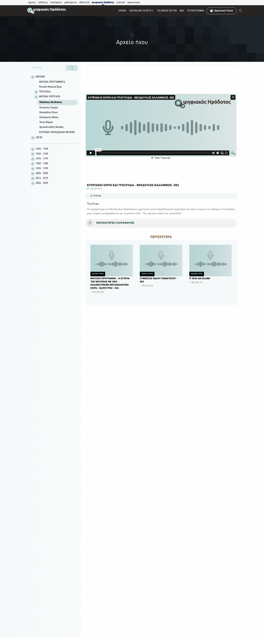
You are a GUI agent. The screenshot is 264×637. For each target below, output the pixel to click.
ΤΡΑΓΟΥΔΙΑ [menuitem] (44, 91)
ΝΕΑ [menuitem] (182, 10)
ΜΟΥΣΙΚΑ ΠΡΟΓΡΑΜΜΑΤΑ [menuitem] (52, 82)
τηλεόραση (56, 2)
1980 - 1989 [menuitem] (42, 163)
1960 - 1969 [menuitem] (42, 154)
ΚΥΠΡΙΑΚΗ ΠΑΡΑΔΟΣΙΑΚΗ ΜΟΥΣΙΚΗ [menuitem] (57, 132)
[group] (56, 107)
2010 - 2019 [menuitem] (42, 178)
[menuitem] (240, 11)
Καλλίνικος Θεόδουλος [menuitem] (50, 102)
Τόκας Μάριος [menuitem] (46, 122)
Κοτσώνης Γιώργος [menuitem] (48, 107)
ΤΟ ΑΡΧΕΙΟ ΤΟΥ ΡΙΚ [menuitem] (167, 10)
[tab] (161, 223)
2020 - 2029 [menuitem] (42, 183)
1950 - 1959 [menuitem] (42, 149)
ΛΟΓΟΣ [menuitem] (39, 137)
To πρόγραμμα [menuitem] (195, 10)
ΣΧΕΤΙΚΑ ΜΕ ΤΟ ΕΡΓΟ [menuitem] (140, 10)
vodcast (120, 2)
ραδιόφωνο (70, 2)
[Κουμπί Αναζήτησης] (72, 68)
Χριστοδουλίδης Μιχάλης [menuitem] (51, 127)
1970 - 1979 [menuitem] (42, 158)
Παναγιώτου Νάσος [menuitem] (48, 117)
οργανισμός (133, 2)
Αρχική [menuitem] (122, 10)
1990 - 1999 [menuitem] (42, 168)
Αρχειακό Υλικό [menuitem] (223, 11)
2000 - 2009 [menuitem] (42, 173)
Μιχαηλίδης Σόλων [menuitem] (48, 112)
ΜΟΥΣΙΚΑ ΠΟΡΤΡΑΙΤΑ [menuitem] (49, 96)
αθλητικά (84, 2)
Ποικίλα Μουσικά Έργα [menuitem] (50, 87)
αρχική (32, 2)
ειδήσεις (43, 2)
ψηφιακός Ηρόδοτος (103, 2)
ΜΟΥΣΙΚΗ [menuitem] (40, 77)
